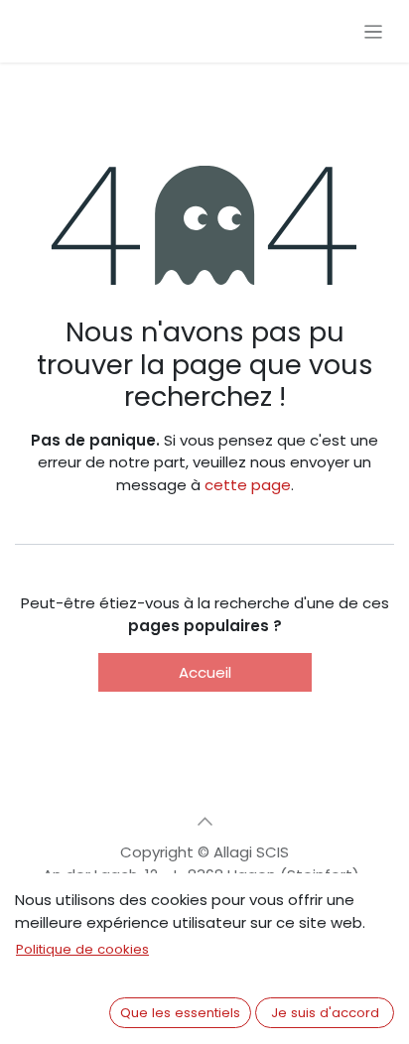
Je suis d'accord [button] (325, 1012)
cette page (247, 484)
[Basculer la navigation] (373, 31)
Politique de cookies (82, 949)
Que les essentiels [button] (180, 1012)
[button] (204, 822)
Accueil (205, 672)
